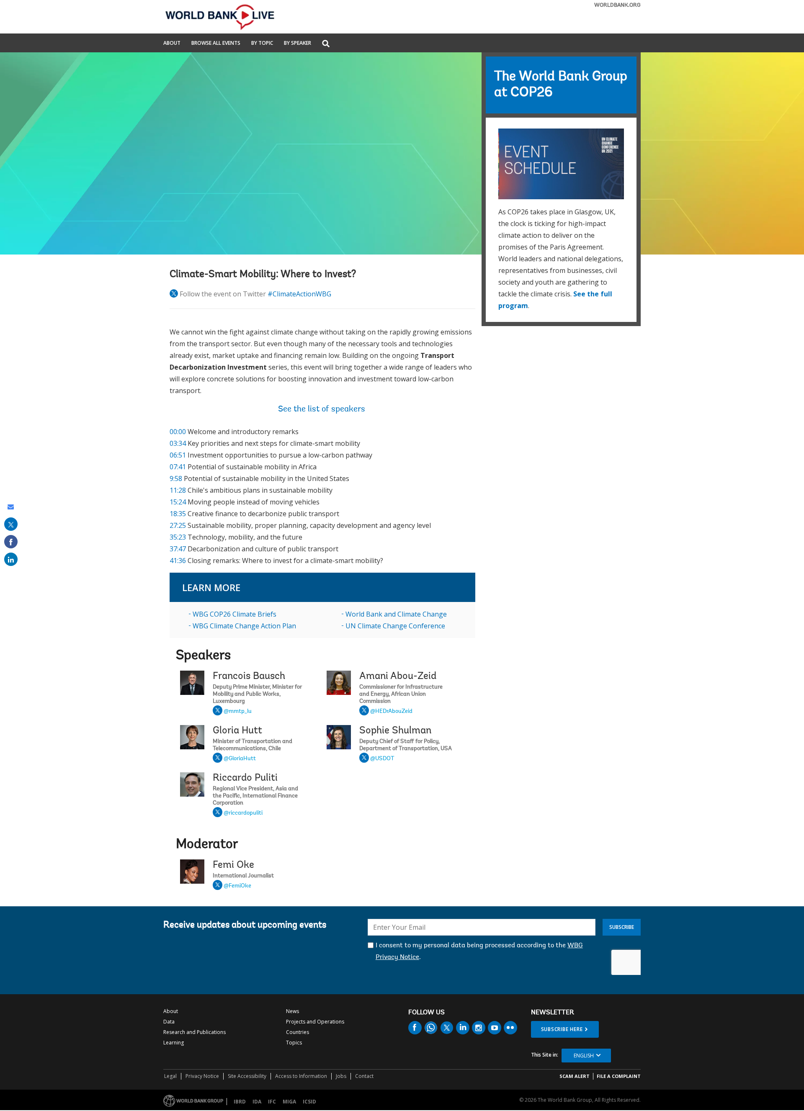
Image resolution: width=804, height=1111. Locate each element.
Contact (364, 1076)
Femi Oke (233, 865)
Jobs (341, 1076)
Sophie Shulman (395, 731)
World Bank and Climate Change (396, 614)
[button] (326, 44)
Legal (170, 1076)
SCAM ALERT (574, 1076)
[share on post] (11, 524)
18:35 (178, 513)
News (292, 1011)
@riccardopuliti (243, 813)
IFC (272, 1101)
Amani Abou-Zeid (397, 676)
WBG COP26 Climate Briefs (234, 614)
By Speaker (297, 43)
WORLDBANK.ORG (617, 5)
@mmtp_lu (238, 712)
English (584, 1055)
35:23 (178, 537)
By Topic (262, 43)
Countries (297, 1032)
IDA (257, 1101)
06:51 (178, 455)
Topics (294, 1042)
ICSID (309, 1101)
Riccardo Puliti (245, 778)
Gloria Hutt (237, 731)
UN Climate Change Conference (395, 625)
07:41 (178, 466)
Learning (173, 1042)
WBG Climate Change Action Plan (244, 625)
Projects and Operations (315, 1021)
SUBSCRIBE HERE (562, 1029)
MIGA (289, 1101)
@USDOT (382, 759)
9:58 (176, 478)
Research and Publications (194, 1032)
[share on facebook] (11, 541)
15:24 (178, 502)
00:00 (178, 431)
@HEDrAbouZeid (391, 712)
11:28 (178, 490)
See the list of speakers (322, 409)
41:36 (178, 560)
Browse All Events (215, 43)
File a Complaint (619, 1076)
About (171, 43)
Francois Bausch (249, 676)
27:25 (178, 525)
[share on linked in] (11, 559)
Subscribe (621, 927)
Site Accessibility (247, 1076)
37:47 (178, 548)
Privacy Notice (202, 1076)
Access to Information (301, 1076)
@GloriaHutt (240, 759)
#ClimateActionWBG (299, 293)
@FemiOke (237, 886)
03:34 (178, 443)
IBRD (240, 1101)
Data (169, 1021)
